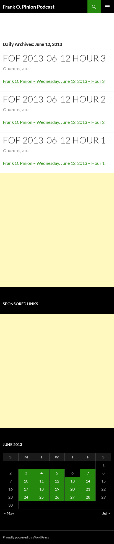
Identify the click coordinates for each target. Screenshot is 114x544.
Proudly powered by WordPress (26, 537)
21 (88, 489)
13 (72, 481)
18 (41, 489)
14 (88, 481)
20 (72, 489)
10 (26, 481)
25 (41, 497)
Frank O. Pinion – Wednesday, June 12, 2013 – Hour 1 (54, 163)
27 (72, 497)
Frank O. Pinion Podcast (29, 7)
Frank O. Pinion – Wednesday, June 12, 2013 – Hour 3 (54, 81)
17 (26, 489)
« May (9, 513)
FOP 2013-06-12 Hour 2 (54, 99)
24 (26, 497)
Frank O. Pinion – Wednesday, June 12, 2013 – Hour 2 (54, 122)
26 (57, 497)
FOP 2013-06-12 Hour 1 (54, 140)
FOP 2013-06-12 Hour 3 (54, 58)
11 (41, 481)
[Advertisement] (57, 230)
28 (88, 497)
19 (57, 489)
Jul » (106, 513)
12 (57, 481)
